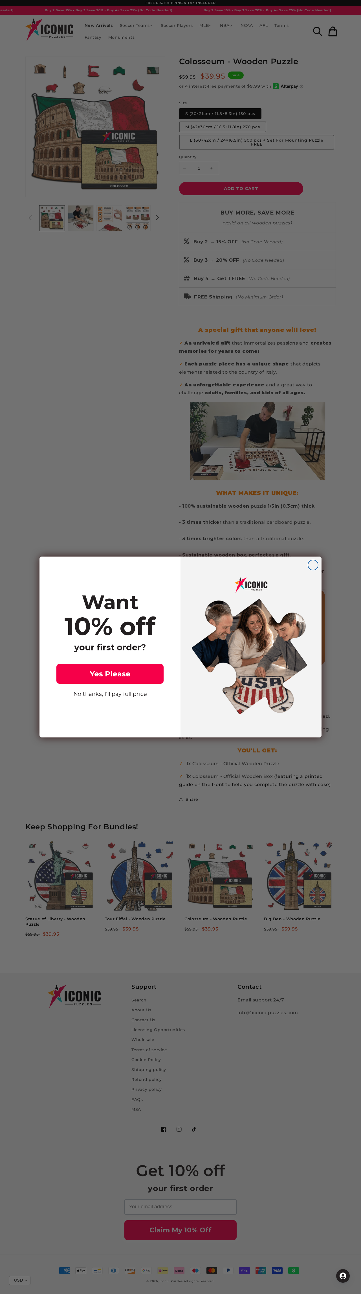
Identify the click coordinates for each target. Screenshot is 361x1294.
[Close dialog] (313, 565)
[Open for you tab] (343, 1276)
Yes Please (110, 673)
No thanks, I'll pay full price (110, 694)
